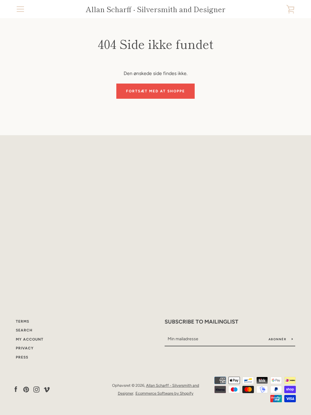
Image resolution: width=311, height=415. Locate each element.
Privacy (25, 348)
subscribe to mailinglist (201, 321)
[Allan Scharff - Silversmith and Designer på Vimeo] (47, 389)
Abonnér (277, 339)
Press (22, 357)
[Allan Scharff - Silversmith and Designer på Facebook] (16, 389)
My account (29, 339)
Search (24, 330)
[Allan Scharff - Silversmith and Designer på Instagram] (36, 389)
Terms (22, 321)
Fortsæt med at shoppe (155, 91)
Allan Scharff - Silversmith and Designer (155, 9)
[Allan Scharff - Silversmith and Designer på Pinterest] (26, 389)
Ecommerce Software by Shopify (164, 393)
